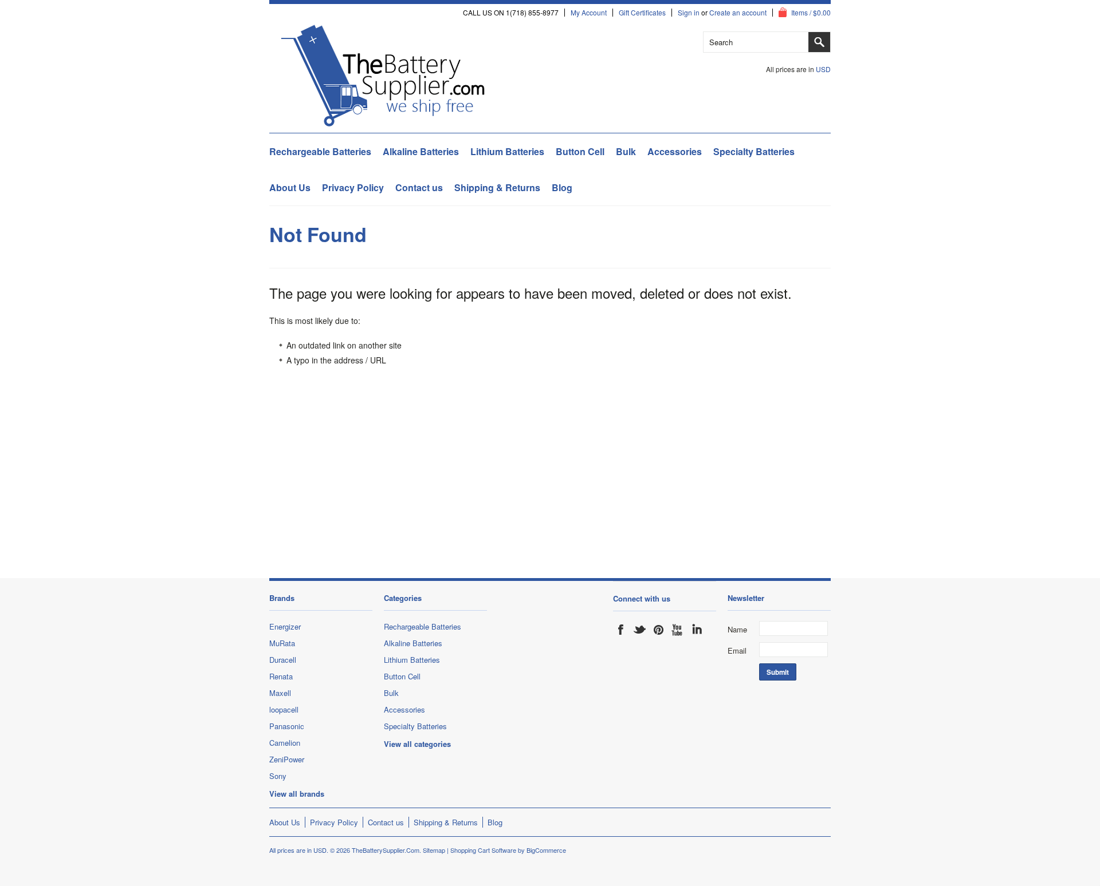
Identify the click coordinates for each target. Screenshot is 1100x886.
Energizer (285, 626)
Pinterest (659, 630)
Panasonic (286, 726)
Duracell (282, 659)
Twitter (640, 630)
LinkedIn (697, 630)
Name (737, 629)
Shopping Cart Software (483, 850)
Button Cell (580, 151)
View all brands (296, 793)
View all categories (417, 743)
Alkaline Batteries (421, 151)
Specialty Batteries (754, 151)
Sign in (689, 13)
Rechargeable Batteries (320, 151)
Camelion (284, 742)
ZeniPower (286, 759)
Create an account (738, 13)
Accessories (674, 151)
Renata (281, 676)
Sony (277, 775)
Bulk (626, 151)
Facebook (621, 630)
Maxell (280, 692)
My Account (589, 13)
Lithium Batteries (507, 151)
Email (737, 650)
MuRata (282, 643)
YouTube (678, 630)
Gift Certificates (642, 13)
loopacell (283, 709)
